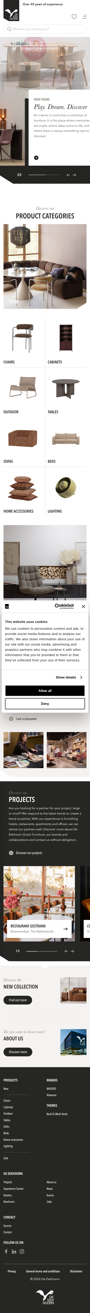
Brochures (9, 1202)
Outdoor (8, 1114)
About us (52, 1182)
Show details (66, 677)
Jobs (49, 1202)
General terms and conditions (43, 1271)
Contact (7, 1232)
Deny (45, 703)
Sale (5, 1158)
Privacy (12, 1271)
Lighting (8, 1146)
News (50, 1189)
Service (7, 1226)
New (6, 1089)
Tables (6, 1120)
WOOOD (51, 1089)
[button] (45, 29)
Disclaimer (76, 1271)
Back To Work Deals (57, 1114)
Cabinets (8, 1107)
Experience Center (13, 1189)
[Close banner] (83, 606)
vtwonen (52, 1095)
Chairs (6, 1101)
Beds (6, 1133)
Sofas (6, 1127)
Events (50, 1195)
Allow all (45, 691)
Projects (7, 1182)
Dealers (7, 1195)
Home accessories (13, 1140)
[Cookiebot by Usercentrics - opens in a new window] (56, 606)
